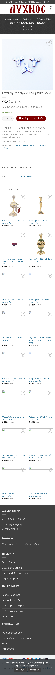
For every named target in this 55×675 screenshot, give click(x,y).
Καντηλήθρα (27, 23)
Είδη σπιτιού (17, 145)
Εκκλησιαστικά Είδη (32, 19)
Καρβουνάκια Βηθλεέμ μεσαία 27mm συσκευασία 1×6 (13, 261)
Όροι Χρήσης (8, 616)
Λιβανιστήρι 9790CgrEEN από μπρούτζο (40, 494)
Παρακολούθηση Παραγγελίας (17, 638)
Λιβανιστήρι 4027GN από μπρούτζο (13, 221)
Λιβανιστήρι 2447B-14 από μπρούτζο (40, 418)
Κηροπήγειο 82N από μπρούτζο (11, 494)
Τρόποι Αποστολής (12, 600)
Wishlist (5, 643)
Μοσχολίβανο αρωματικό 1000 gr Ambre (13, 418)
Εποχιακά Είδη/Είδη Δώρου (16, 573)
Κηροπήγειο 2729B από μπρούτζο (12, 339)
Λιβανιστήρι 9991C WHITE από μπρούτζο (13, 379)
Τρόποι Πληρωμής (11, 595)
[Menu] (4, 9)
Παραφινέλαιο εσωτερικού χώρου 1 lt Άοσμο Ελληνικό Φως (41, 340)
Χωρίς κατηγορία (10, 578)
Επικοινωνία (8, 649)
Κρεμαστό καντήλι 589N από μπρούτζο (39, 379)
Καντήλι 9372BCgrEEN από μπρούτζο (40, 260)
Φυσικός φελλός (27, 176)
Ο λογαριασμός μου (12, 632)
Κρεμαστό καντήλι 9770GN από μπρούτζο (14, 456)
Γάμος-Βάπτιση (9, 562)
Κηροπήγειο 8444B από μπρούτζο (12, 300)
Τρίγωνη (41, 23)
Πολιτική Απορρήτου (12, 611)
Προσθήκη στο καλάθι (31, 118)
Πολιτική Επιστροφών (13, 605)
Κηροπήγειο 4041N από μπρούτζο (39, 300)
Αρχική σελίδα (11, 19)
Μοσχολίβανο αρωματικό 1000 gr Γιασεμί (40, 456)
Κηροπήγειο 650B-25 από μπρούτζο (40, 221)
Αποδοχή (20, 670)
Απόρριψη (34, 670)
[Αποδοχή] (51, 667)
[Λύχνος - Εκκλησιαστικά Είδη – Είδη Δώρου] (27, 9)
